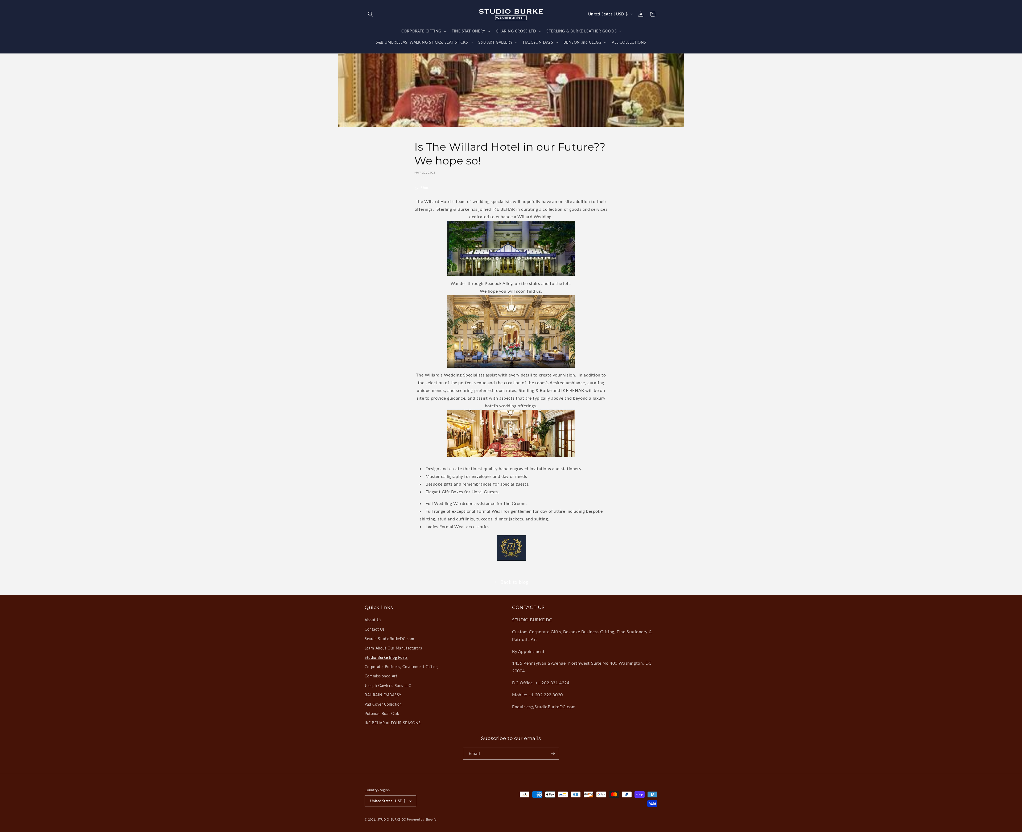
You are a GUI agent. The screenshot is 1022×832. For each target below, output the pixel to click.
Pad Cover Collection (383, 704)
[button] (370, 14)
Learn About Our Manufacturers (393, 648)
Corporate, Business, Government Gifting (401, 666)
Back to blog (514, 582)
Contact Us (375, 629)
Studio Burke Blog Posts (386, 657)
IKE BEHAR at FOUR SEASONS (393, 723)
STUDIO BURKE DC (391, 819)
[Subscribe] (553, 753)
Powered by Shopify (422, 819)
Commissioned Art (381, 676)
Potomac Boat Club (382, 713)
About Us (373, 620)
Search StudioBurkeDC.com (389, 638)
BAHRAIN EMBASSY (383, 695)
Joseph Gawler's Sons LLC (388, 685)
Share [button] (426, 187)
